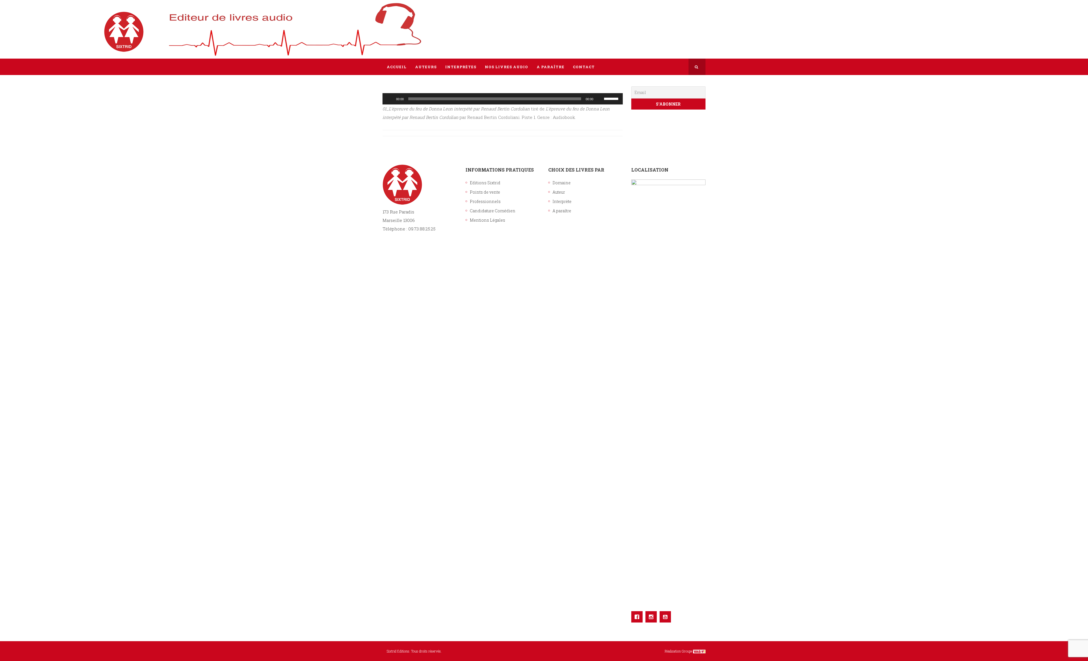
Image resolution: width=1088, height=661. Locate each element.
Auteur (558, 192)
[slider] (612, 98)
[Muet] (599, 99)
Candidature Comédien (492, 210)
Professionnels (485, 201)
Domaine (561, 182)
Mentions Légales (487, 220)
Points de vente (485, 192)
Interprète (561, 201)
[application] (502, 98)
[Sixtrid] (402, 26)
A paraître (561, 210)
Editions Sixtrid (485, 182)
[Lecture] (390, 99)
